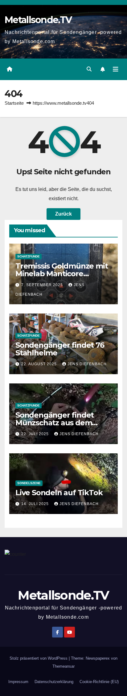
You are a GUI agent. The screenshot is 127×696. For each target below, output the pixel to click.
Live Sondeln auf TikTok (58, 492)
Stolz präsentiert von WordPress (39, 658)
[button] (89, 69)
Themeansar (63, 666)
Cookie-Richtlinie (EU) (99, 681)
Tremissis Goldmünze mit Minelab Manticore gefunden (61, 273)
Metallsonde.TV (38, 20)
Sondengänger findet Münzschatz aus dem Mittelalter (54, 423)
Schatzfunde (28, 256)
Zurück (63, 213)
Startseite (14, 103)
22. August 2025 (39, 364)
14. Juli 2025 (35, 504)
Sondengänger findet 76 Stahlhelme (59, 349)
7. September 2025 (42, 285)
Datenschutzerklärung (54, 681)
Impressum (18, 681)
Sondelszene (29, 483)
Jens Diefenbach (87, 364)
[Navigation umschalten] (115, 69)
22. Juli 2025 (35, 434)
